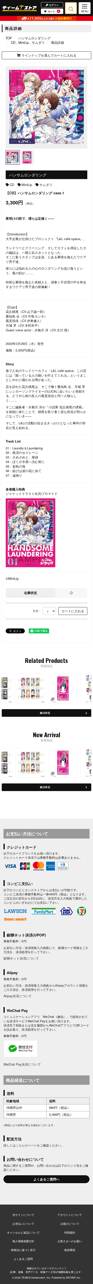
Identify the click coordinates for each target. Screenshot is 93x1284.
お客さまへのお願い (70, 1241)
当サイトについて (23, 1215)
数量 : (36, 611)
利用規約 (69, 1232)
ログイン (53, 4)
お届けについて (69, 1223)
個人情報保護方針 (23, 1241)
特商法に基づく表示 (23, 1250)
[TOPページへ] (19, 8)
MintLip (27, 184)
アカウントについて (70, 1215)
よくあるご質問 (23, 1259)
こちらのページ (26, 1145)
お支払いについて (23, 1223)
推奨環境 (69, 1250)
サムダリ (45, 184)
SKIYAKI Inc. (73, 1277)
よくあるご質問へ (46, 1179)
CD (12, 184)
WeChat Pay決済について (22, 1064)
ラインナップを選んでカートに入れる (48, 55)
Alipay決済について (17, 996)
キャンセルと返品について (23, 1232)
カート (53, 11)
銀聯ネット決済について (21, 958)
